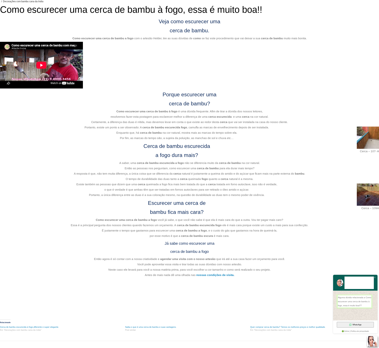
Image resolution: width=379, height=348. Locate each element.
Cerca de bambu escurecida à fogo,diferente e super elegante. (29, 327)
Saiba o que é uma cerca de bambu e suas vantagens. (150, 327)
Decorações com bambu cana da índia (23, 1)
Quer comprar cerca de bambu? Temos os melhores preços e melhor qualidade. (288, 327)
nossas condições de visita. (215, 275)
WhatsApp (356, 325)
